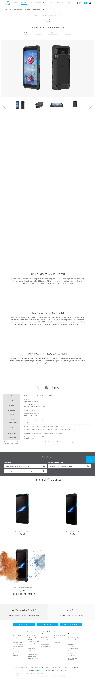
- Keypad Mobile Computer (33, 646)
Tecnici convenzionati (45, 646)
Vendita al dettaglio (17, 635)
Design (26, 33)
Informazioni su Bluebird (73, 637)
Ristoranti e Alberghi (17, 642)
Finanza (14, 649)
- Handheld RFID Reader (32, 654)
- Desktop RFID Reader (32, 658)
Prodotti (11, 9)
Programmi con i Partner (59, 635)
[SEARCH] (90, 3)
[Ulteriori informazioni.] (22, 511)
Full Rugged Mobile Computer (32, 9)
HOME (5, 9)
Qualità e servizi (44, 637)
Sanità (14, 653)
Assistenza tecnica (44, 644)
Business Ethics (71, 642)
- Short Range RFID (31, 661)
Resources (68, 33)
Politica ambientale (72, 639)
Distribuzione (16, 640)
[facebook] (69, 659)
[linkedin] (76, 659)
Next (91, 105)
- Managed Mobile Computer (33, 643)
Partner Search (57, 640)
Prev (3, 105)
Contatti (65, 667)
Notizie (47, 667)
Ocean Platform (57, 642)
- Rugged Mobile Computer (33, 641)
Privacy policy (74, 667)
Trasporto (15, 637)
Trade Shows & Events (73, 648)
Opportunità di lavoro (72, 653)
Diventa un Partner (58, 637)
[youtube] (72, 659)
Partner (56, 632)
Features (38, 33)
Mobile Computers (19, 9)
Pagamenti (15, 655)
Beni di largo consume (18, 644)
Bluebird (40, 670)
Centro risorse (56, 667)
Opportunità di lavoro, (37, 667)
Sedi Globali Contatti (72, 651)
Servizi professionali (17, 651)
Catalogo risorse (71, 646)
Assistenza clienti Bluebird (46, 639)
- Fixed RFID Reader (31, 656)
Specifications (52, 33)
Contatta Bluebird (72, 655)
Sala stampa (70, 644)
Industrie (16, 632)
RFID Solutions (30, 652)
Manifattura (15, 657)
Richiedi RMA (43, 642)
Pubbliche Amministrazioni (18, 646)
